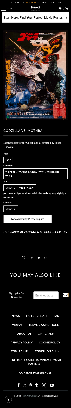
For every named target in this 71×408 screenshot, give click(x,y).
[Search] (35, 18)
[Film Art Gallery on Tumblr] (36, 385)
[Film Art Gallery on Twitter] (44, 385)
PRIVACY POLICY (22, 342)
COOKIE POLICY (49, 342)
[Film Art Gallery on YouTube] (52, 385)
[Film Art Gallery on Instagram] (24, 385)
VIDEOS (17, 324)
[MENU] (2, 8)
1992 (8, 160)
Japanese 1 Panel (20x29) (19, 188)
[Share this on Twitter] (24, 257)
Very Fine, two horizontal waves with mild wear (32, 174)
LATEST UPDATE (36, 315)
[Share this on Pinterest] (39, 258)
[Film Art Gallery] (35, 8)
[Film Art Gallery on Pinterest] (30, 385)
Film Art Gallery (29, 395)
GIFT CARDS (46, 333)
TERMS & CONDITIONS (44, 324)
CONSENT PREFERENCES (35, 372)
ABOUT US (24, 333)
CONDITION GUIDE (47, 351)
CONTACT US (19, 351)
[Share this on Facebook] (32, 258)
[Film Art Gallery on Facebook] (18, 385)
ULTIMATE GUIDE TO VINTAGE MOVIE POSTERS (37, 361)
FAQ (56, 315)
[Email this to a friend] (46, 258)
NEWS (16, 315)
